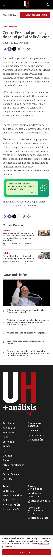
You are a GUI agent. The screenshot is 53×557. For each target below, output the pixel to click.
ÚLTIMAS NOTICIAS (35, 15)
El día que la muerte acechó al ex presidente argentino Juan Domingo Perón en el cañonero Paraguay (28, 322)
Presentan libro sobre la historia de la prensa (25, 342)
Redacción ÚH (29, 245)
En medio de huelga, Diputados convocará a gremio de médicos (18, 257)
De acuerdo (26, 552)
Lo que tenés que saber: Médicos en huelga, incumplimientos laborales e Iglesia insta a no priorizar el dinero (28, 353)
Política (6, 230)
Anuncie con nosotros (35, 424)
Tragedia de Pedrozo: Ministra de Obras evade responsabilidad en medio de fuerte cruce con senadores (18, 236)
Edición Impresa (10, 27)
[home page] (26, 4)
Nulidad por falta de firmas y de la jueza (26, 333)
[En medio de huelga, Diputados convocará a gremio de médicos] (44, 255)
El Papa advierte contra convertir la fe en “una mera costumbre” (27, 311)
